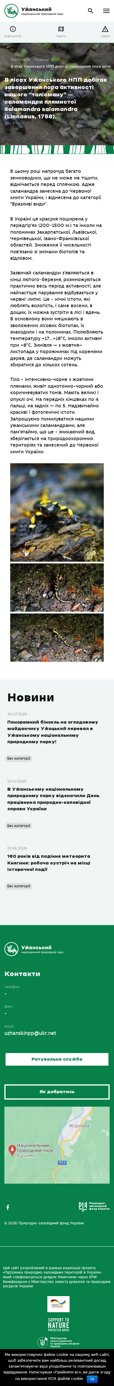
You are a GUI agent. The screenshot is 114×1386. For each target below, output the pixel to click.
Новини (42, 60)
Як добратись (57, 1092)
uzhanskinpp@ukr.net (30, 1033)
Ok (92, 1379)
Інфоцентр (12, 36)
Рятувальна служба (57, 1059)
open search (90, 11)
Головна (18, 60)
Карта (61, 36)
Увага (105, 36)
